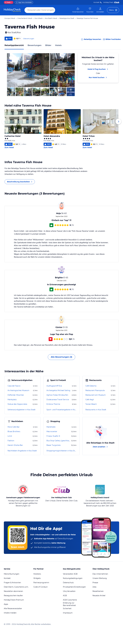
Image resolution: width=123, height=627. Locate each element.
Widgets (37, 578)
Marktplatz (12, 399)
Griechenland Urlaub (24, 18)
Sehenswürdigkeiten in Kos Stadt (21, 410)
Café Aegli (89, 399)
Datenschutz (68, 582)
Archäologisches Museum (18, 390)
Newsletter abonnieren (13, 591)
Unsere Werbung (99, 578)
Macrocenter (51, 431)
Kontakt (96, 2)
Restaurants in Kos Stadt (95, 410)
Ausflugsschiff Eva (54, 386)
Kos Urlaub (39, 18)
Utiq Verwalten (69, 591)
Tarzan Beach (91, 404)
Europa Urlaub (10, 18)
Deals (7, 2)
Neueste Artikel (98, 595)
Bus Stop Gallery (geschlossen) (58, 441)
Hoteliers (37, 574)
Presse (95, 582)
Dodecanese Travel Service (57, 399)
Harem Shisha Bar (15, 445)
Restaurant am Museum (95, 395)
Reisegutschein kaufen (13, 595)
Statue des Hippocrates (17, 404)
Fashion (11, 441)
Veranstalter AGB (70, 574)
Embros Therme (53, 404)
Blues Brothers (14, 431)
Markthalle (50, 427)
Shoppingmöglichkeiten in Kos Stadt (61, 451)
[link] (78, 10)
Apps (6, 604)
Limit (10, 436)
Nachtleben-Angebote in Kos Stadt (22, 451)
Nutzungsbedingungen (72, 578)
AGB (65, 595)
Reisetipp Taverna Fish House (87, 18)
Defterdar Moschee (16, 395)
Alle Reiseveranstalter (13, 608)
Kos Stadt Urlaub (51, 18)
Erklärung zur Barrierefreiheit (69, 604)
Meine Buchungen (11, 574)
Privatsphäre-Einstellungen (74, 587)
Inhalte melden (10, 613)
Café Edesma (90, 386)
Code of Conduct (40, 587)
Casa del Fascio (14, 386)
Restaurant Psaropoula (95, 390)
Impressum (68, 613)
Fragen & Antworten (12, 582)
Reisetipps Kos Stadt (66, 18)
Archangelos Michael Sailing (58, 390)
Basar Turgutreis (53, 445)
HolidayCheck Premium (14, 600)
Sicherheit (67, 608)
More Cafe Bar (14, 427)
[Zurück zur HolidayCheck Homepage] (12, 10)
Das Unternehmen (100, 574)
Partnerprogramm (41, 582)
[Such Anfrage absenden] (57, 10)
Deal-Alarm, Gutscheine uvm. (16, 587)
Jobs (94, 587)
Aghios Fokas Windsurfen (57, 395)
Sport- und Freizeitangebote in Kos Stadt (61, 410)
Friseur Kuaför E (53, 436)
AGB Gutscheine (70, 600)
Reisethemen (98, 591)
